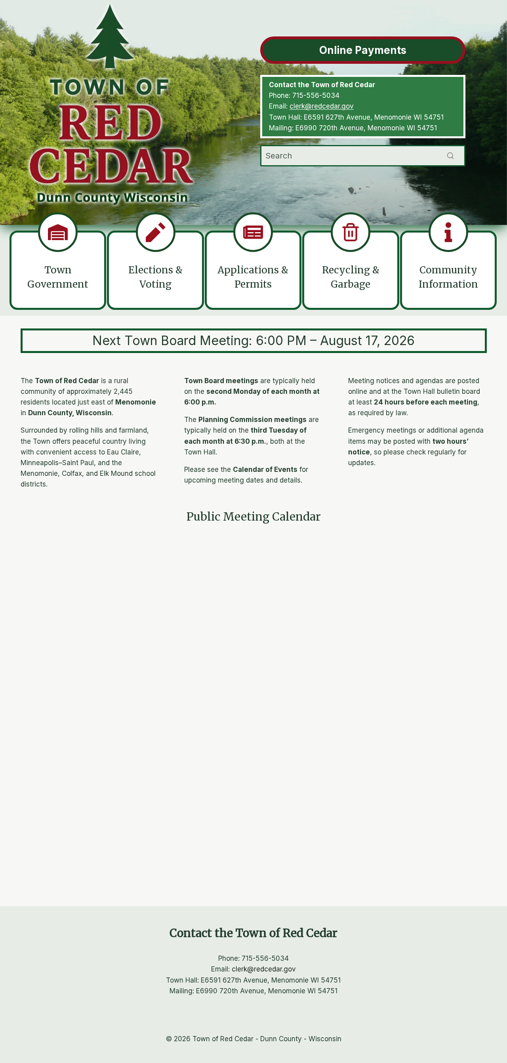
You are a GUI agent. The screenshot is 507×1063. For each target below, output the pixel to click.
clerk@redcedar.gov (322, 106)
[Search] (450, 155)
